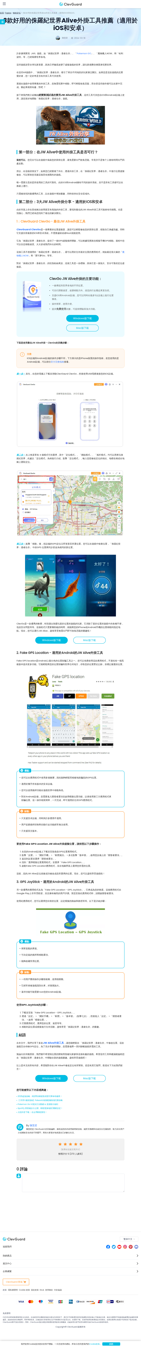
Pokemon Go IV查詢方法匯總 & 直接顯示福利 (38, 1104)
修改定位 (17, 13)
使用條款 (49, 1290)
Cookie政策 (94, 1344)
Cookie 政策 (24, 1290)
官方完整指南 (57, 361)
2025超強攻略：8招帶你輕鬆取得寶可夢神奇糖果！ (40, 1096)
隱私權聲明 (13, 1290)
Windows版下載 (82, 318)
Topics (8, 13)
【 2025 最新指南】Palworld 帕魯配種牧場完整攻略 (40, 1100)
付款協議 (58, 1290)
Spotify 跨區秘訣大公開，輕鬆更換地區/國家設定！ (40, 1108)
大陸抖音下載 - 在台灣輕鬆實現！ (32, 1112)
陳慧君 (33, 1125)
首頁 (2, 13)
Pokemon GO (84, 53)
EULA (42, 1290)
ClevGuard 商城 (14, 1281)
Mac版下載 (82, 328)
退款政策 (35, 1290)
